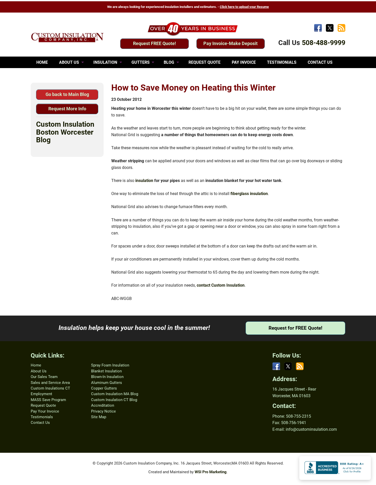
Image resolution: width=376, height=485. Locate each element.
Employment (41, 394)
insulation (144, 180)
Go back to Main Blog (67, 94)
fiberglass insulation (249, 193)
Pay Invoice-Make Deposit (230, 43)
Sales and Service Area (50, 382)
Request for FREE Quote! (295, 328)
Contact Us (40, 422)
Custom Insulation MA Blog (114, 394)
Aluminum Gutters (106, 382)
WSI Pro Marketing (211, 472)
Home (36, 365)
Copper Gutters (104, 388)
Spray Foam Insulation (110, 365)
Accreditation (102, 405)
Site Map (98, 417)
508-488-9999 (323, 43)
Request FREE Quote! (154, 43)
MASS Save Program (48, 399)
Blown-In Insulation (107, 376)
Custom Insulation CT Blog (114, 399)
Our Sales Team (44, 376)
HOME (42, 62)
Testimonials (42, 417)
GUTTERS (140, 62)
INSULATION (105, 62)
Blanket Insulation (106, 371)
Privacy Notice (103, 411)
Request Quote (43, 405)
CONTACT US (320, 62)
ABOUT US (69, 62)
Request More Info (67, 108)
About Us (39, 371)
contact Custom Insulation (221, 285)
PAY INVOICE (244, 62)
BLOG (169, 62)
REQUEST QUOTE (204, 62)
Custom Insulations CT (50, 388)
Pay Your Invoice (45, 411)
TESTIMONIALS (281, 62)
